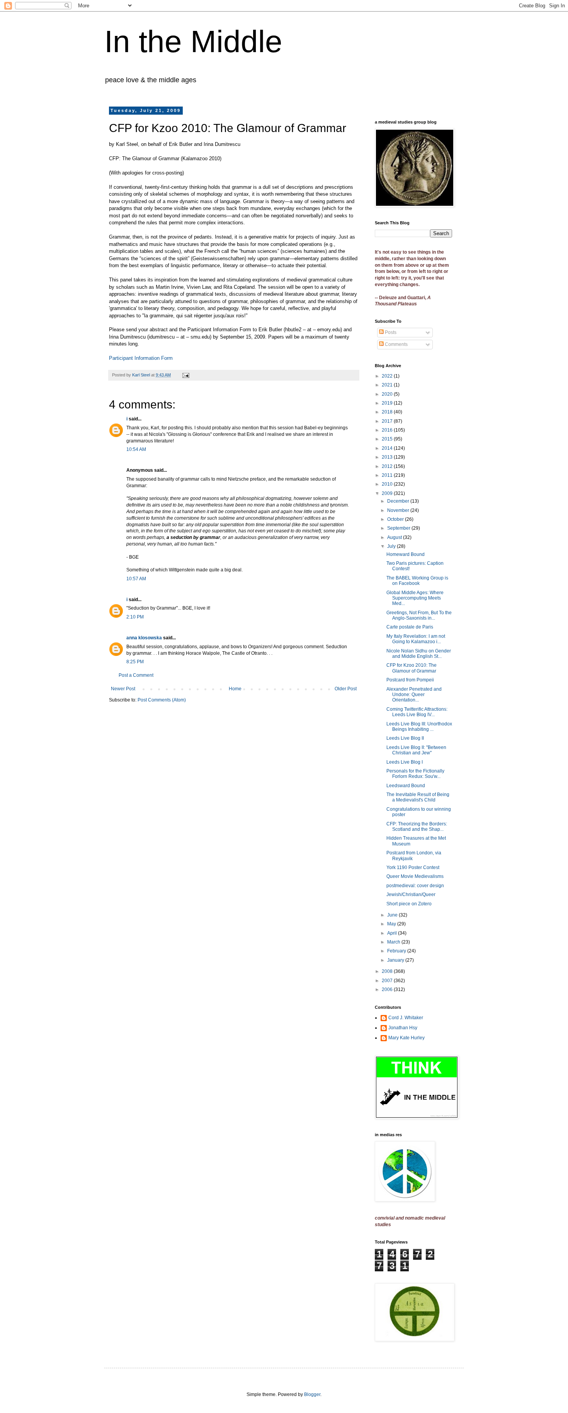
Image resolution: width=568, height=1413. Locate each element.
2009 (388, 493)
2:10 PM (135, 617)
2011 (388, 475)
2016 (388, 430)
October (396, 519)
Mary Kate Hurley (406, 1037)
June (393, 915)
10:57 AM (136, 578)
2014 (388, 448)
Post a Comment (136, 675)
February (397, 951)
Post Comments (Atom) (162, 700)
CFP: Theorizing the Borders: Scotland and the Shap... (416, 826)
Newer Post (123, 688)
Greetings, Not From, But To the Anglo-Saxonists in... (419, 615)
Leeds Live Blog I (404, 762)
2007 (388, 980)
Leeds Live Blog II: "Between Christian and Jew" (416, 750)
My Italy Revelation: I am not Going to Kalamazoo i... (415, 639)
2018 (388, 412)
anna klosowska (144, 637)
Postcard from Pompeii (410, 680)
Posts (390, 332)
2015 (388, 439)
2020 (388, 394)
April (392, 933)
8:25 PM (135, 661)
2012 (388, 466)
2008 (388, 971)
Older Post (346, 688)
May (392, 924)
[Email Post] (185, 375)
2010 (388, 484)
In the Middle (193, 41)
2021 (388, 385)
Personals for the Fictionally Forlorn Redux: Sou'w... (415, 773)
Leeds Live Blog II (405, 738)
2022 (388, 376)
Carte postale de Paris (409, 627)
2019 (388, 403)
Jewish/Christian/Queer (410, 894)
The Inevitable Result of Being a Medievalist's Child (417, 797)
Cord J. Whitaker (405, 1017)
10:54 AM (136, 449)
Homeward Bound (405, 554)
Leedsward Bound (405, 785)
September (399, 528)
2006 (388, 989)
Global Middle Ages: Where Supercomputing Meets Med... (415, 598)
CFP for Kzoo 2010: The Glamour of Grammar (411, 667)
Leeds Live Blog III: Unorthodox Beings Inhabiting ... (419, 726)
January (396, 960)
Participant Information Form (141, 358)
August (395, 537)
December (398, 501)
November (398, 510)
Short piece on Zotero (409, 903)
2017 (388, 421)
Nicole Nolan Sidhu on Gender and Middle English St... (418, 653)
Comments (396, 344)
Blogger (312, 1394)
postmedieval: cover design (415, 885)
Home (235, 688)
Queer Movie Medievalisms (415, 876)
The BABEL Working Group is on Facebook (417, 580)
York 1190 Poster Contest (412, 867)
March (394, 942)
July (392, 546)
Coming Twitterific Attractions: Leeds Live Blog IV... (416, 711)
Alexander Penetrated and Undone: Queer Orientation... (414, 694)
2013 (388, 457)
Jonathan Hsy (402, 1027)
